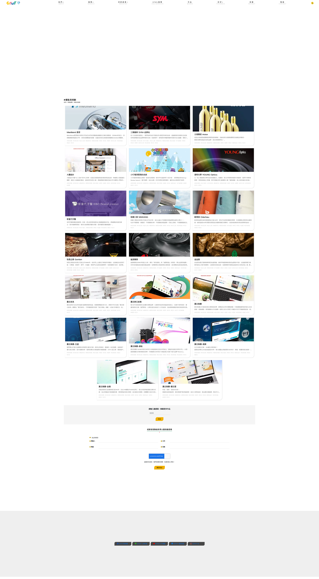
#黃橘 (68, 185)
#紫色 (109, 227)
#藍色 (68, 143)
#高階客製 (133, 268)
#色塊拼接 (147, 143)
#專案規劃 (69, 140)
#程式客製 (172, 140)
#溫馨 (99, 227)
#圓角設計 (235, 143)
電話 (92, 447)
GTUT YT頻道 (160, 544)
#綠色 (246, 268)
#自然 (230, 268)
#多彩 (136, 185)
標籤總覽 (70, 102)
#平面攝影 (178, 140)
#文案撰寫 (210, 183)
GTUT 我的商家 (178, 544)
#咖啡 (200, 270)
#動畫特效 (88, 140)
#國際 (108, 140)
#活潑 (168, 183)
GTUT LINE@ (141, 544)
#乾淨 (230, 143)
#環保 (238, 225)
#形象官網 (76, 140)
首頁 (65, 102)
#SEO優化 (146, 140)
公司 (163, 441)
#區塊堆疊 (120, 140)
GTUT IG (195, 544)
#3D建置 (229, 225)
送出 (159, 419)
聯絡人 (92, 441)
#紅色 (152, 143)
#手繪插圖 (180, 183)
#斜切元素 (113, 140)
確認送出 (159, 467)
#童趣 (164, 183)
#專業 (100, 140)
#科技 (104, 140)
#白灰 (72, 143)
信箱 (163, 447)
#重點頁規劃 (95, 140)
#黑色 (156, 143)
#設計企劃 (82, 140)
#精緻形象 (69, 227)
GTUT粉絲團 (123, 544)
